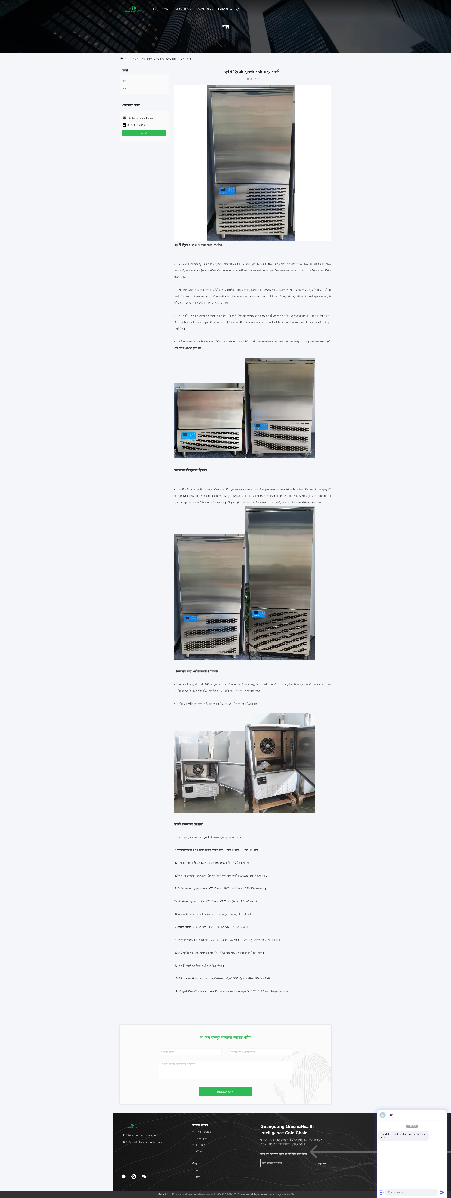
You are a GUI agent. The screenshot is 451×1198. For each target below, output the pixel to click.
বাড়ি (155, 9)
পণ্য (166, 9)
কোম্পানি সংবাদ (205, 9)
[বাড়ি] (134, 8)
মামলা (125, 88)
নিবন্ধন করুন (321, 1163)
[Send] (442, 1192)
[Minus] (442, 1115)
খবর (134, 58)
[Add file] (381, 1192)
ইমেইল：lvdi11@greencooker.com (143, 1142)
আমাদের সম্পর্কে (183, 9)
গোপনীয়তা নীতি (162, 1194)
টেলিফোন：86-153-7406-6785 (140, 1135)
